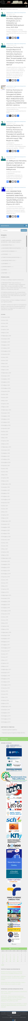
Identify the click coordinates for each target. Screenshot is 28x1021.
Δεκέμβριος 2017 (6, 638)
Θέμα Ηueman (23, 1017)
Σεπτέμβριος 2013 (6, 722)
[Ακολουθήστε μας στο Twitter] (26, 225)
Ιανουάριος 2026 (6, 338)
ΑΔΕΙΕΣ (3, 237)
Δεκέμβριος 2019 (6, 564)
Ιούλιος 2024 (5, 394)
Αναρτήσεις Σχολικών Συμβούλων (9, 729)
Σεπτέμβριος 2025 (6, 351)
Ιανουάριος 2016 (6, 709)
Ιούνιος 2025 (5, 360)
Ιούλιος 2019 (5, 579)
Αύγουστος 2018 (6, 613)
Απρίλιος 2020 (5, 552)
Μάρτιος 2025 (5, 369)
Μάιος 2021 (5, 511)
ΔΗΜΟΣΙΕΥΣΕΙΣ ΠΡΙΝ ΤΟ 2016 (8, 260)
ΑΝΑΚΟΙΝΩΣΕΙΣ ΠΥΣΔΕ (7, 245)
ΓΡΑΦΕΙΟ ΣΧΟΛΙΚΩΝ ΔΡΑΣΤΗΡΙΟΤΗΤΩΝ (10, 257)
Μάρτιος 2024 (5, 406)
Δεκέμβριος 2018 (6, 601)
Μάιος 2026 (5, 326)
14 (17, 957)
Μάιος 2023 (5, 437)
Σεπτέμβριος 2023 (6, 425)
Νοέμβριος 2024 (6, 382)
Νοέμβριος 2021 (6, 493)
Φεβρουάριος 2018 (6, 632)
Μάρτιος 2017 (5, 666)
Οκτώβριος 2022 (6, 459)
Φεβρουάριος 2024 (6, 409)
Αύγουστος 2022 (6, 465)
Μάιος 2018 (5, 623)
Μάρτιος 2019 (5, 592)
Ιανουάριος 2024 (6, 413)
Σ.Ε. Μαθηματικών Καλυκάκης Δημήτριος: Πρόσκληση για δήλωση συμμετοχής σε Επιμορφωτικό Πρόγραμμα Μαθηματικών (16, 165)
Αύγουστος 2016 (6, 688)
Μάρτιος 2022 (5, 481)
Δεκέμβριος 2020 (6, 527)
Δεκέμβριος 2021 (6, 490)
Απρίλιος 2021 (5, 515)
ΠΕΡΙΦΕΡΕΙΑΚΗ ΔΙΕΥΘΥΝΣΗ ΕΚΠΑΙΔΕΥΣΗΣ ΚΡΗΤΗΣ (12, 989)
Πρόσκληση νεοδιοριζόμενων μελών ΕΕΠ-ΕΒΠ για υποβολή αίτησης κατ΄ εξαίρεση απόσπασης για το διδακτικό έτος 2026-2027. (14, 1005)
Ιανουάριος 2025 (6, 375)
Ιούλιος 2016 (5, 691)
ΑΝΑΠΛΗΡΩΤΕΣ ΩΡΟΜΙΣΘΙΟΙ (8, 251)
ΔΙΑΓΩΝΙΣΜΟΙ (5, 263)
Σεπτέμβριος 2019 (6, 573)
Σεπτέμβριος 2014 (6, 719)
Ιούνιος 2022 (5, 471)
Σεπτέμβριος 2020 (6, 536)
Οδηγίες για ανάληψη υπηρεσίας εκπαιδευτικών (13, 279)
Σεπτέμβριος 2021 (6, 499)
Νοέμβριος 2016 (6, 678)
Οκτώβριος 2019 (6, 570)
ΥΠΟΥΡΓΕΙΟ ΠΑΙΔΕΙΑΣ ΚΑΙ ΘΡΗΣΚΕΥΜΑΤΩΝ (10, 969)
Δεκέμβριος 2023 (6, 416)
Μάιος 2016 (5, 697)
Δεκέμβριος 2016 (6, 675)
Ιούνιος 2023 (5, 434)
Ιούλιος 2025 (5, 357)
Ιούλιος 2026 (5, 320)
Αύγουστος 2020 (6, 539)
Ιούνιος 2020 (5, 545)
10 (2, 957)
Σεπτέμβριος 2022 (6, 462)
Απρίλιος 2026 (5, 329)
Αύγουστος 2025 (6, 354)
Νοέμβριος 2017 (6, 641)
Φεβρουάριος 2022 (6, 484)
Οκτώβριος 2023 (6, 422)
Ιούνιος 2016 (5, 694)
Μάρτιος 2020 (5, 555)
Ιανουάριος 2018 (6, 635)
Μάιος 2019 (5, 586)
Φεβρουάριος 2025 (6, 372)
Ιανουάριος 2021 (6, 524)
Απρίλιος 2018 (5, 626)
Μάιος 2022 (5, 474)
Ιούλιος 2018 (5, 617)
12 (10, 957)
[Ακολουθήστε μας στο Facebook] (24, 225)
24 (2, 961)
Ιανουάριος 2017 (6, 672)
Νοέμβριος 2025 (6, 345)
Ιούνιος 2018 (5, 620)
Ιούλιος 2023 (5, 431)
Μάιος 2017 (5, 660)
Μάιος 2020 (5, 549)
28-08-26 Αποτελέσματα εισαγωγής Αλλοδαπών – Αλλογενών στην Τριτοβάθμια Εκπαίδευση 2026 (12, 972)
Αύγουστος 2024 (6, 391)
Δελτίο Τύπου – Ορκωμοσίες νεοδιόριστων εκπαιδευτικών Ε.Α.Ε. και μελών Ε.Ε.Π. (14, 992)
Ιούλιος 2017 (5, 654)
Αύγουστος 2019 (6, 576)
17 (2, 959)
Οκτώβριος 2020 (6, 533)
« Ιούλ (2, 965)
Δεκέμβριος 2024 (6, 379)
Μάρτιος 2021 (5, 518)
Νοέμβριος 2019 (6, 567)
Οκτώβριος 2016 (6, 681)
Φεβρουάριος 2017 (6, 669)
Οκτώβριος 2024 (6, 385)
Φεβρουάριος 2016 (6, 706)
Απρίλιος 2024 (5, 403)
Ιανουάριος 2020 (6, 561)
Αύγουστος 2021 (6, 502)
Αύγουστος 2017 (6, 651)
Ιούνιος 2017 (5, 657)
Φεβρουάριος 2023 (6, 447)
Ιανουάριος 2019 (6, 598)
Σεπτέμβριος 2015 (6, 715)
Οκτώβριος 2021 (6, 496)
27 (14, 961)
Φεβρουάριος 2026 (6, 335)
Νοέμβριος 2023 (6, 419)
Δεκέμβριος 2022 (6, 453)
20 (14, 959)
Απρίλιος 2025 (5, 366)
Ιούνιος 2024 (5, 397)
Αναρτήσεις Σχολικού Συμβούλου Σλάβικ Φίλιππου (13, 732)
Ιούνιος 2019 (5, 583)
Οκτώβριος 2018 (6, 607)
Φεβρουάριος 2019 (6, 595)
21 (17, 959)
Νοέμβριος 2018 (6, 604)
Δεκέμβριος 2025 (6, 342)
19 (10, 959)
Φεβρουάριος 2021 (6, 521)
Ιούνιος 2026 (5, 323)
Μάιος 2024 (5, 400)
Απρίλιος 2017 (5, 663)
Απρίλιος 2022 (5, 477)
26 (10, 961)
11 (6, 957)
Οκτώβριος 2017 (6, 644)
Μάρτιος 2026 (5, 332)
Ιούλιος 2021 (5, 505)
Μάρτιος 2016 (5, 703)
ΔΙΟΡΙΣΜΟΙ (4, 269)
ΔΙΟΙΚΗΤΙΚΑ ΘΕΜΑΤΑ (6, 266)
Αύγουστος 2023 (6, 428)
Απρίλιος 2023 (5, 440)
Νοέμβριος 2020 (6, 530)
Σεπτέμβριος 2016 (6, 685)
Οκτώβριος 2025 (6, 348)
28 (17, 961)
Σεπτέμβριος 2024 (6, 388)
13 (14, 957)
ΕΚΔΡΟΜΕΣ (4, 272)
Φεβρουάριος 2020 (6, 558)
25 (6, 961)
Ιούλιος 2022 (5, 468)
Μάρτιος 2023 (5, 443)
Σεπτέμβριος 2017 (6, 647)
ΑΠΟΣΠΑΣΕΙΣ (5, 254)
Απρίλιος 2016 (5, 700)
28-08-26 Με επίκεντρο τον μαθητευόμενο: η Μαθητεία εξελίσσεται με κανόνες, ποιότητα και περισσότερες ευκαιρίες (13, 978)
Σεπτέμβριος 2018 (6, 610)
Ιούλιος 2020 (5, 542)
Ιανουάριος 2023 (6, 450)
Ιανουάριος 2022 (6, 487)
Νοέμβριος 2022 (6, 456)
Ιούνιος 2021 (5, 508)
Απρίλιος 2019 (5, 589)
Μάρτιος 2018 (5, 629)
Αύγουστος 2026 (6, 317)
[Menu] (26, 6)
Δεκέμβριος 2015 (6, 712)
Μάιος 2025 (5, 363)
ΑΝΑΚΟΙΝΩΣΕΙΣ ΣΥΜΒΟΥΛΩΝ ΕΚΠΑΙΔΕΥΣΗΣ (16, 12)
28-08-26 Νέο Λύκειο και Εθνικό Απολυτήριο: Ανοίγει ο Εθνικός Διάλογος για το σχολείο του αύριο (13, 983)
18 (6, 959)
